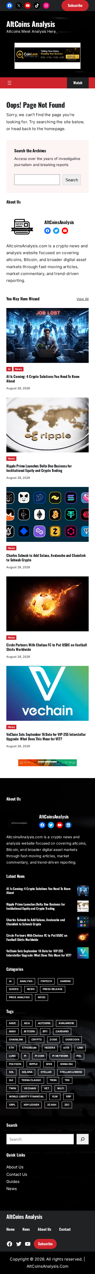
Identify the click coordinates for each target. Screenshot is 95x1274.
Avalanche (66, 1023)
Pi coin (39, 1055)
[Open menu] (9, 83)
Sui (11, 1080)
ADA (27, 1023)
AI (9, 369)
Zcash (51, 1104)
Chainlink (16, 1039)
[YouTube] (28, 5)
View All (83, 299)
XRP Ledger (31, 1104)
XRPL (12, 1104)
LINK (80, 1047)
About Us (14, 1166)
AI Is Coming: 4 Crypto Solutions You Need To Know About (42, 378)
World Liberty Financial (26, 1096)
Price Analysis (19, 997)
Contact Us (16, 1174)
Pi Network (60, 1055)
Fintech (46, 981)
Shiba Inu (66, 1064)
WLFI (60, 1088)
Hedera (50, 1047)
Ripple (33, 1064)
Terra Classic (31, 1080)
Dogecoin (72, 1039)
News (18, 369)
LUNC (12, 1055)
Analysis (26, 981)
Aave (12, 1023)
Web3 (41, 997)
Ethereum (29, 1047)
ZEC (66, 1104)
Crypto (36, 1039)
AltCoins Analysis (30, 23)
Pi (25, 1055)
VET (46, 1088)
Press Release (53, 989)
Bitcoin (29, 1031)
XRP (68, 1096)
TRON (53, 1080)
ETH (11, 1047)
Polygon (15, 1064)
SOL (11, 1072)
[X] (19, 5)
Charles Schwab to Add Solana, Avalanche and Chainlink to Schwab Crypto (46, 557)
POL (79, 1055)
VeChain (30, 1088)
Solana (27, 1072)
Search (71, 180)
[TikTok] (37, 5)
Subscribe (45, 1243)
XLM (55, 1096)
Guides (14, 989)
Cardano (62, 1031)
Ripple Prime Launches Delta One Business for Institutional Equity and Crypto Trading (39, 468)
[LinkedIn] (68, 825)
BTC (45, 1031)
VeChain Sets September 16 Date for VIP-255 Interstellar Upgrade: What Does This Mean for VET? (46, 736)
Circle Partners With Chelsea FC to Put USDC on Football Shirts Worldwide (46, 647)
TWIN (12, 1088)
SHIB (49, 1064)
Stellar (46, 1072)
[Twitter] (56, 231)
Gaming (65, 981)
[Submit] (83, 1139)
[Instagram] (46, 5)
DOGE (53, 1039)
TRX (67, 1080)
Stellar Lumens (71, 1072)
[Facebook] (9, 5)
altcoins (44, 1023)
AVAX (12, 1031)
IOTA (66, 1047)
